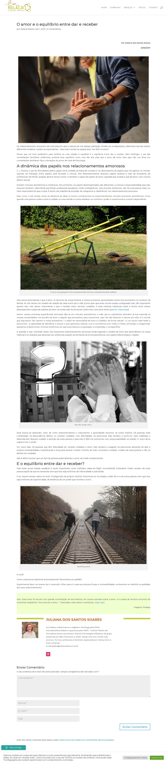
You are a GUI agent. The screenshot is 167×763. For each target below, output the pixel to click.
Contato (153, 8)
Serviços (128, 8)
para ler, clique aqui (119, 309)
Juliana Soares (27, 29)
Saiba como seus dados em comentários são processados (87, 740)
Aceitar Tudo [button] (156, 758)
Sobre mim (115, 8)
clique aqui (99, 602)
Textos (142, 8)
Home (104, 8)
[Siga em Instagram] (48, 654)
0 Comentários (54, 29)
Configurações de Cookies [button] (135, 758)
